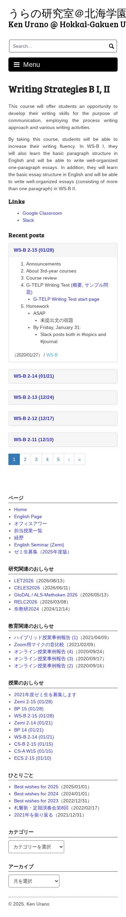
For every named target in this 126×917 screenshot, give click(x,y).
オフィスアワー (30, 523)
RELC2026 (25, 602)
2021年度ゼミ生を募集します (45, 694)
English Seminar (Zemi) (39, 544)
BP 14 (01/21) (29, 730)
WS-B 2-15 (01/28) (34, 250)
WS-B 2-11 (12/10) (34, 439)
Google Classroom (42, 213)
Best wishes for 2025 (36, 786)
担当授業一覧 (28, 530)
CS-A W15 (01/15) (33, 751)
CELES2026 (27, 587)
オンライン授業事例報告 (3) (43, 658)
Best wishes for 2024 (36, 793)
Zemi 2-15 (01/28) (33, 701)
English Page (28, 516)
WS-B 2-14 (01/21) (34, 376)
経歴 (19, 537)
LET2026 (24, 580)
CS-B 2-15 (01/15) (33, 744)
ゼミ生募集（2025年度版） (43, 551)
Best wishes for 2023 (36, 800)
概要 (77, 285)
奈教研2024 (26, 609)
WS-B (52, 355)
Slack (28, 220)
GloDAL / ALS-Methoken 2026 (46, 594)
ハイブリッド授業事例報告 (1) (46, 637)
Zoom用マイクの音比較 (39, 644)
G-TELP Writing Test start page (66, 299)
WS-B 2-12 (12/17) (34, 418)
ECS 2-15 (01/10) (32, 758)
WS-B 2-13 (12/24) (34, 397)
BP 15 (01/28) (29, 708)
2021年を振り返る (33, 815)
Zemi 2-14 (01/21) (33, 722)
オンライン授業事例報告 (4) (43, 651)
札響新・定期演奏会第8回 (41, 807)
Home (20, 509)
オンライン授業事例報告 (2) (43, 665)
